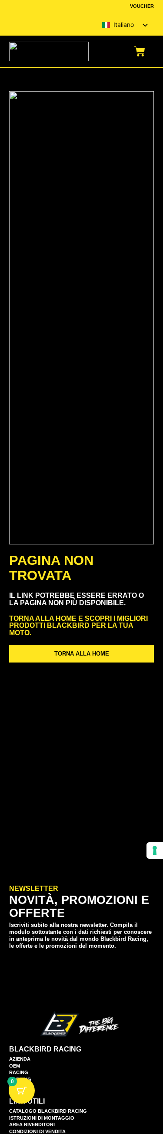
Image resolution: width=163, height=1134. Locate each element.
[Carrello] (139, 51)
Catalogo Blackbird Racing (48, 1111)
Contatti (21, 1086)
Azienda (19, 1059)
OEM (14, 1066)
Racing (18, 1072)
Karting (20, 1079)
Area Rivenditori (32, 1124)
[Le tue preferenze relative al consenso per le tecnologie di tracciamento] (154, 850)
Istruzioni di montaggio (41, 1118)
